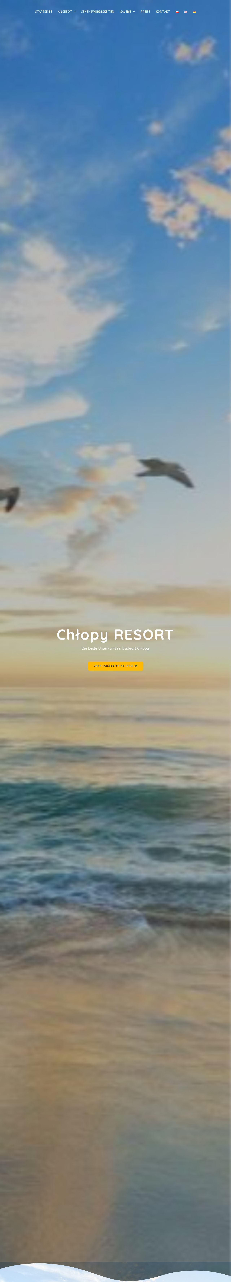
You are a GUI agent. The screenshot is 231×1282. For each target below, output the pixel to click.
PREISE (145, 12)
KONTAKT (163, 12)
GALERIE (125, 12)
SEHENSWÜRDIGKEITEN (97, 12)
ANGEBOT (65, 12)
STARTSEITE (43, 12)
